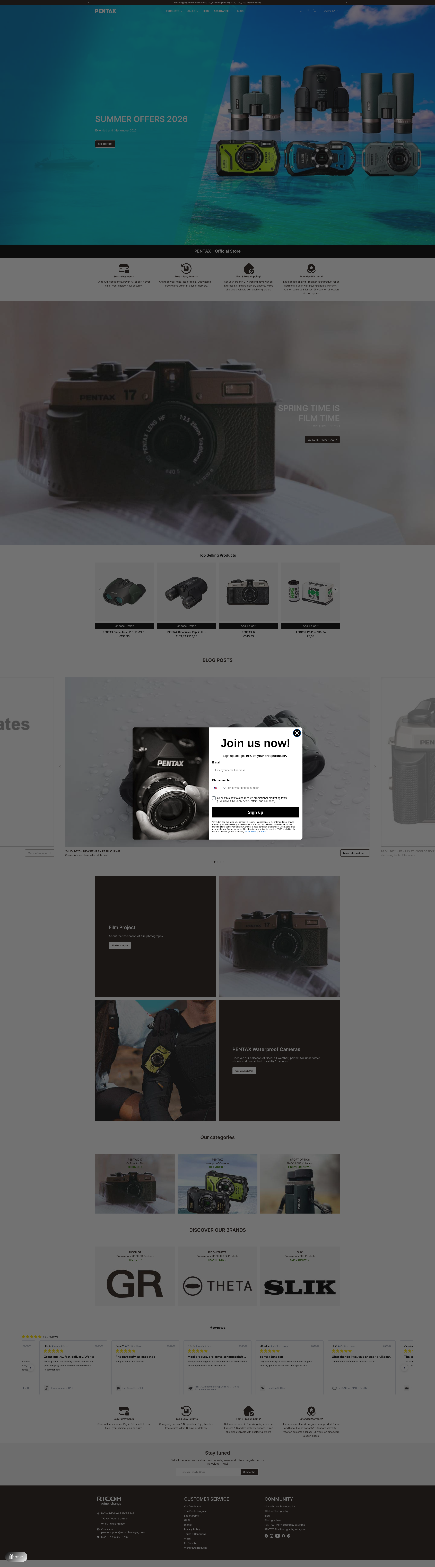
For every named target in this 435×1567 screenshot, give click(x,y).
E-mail (216, 762)
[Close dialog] (297, 733)
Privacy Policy (251, 831)
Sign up (255, 812)
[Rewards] (16, 1557)
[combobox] (219, 788)
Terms (263, 831)
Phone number (221, 780)
